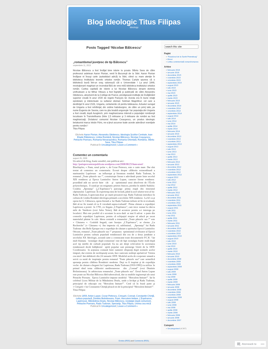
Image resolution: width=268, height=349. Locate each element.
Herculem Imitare (129, 298)
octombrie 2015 (174, 80)
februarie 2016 (174, 70)
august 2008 (173, 300)
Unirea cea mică (143, 303)
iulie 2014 (172, 118)
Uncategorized (108, 145)
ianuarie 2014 (173, 134)
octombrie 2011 (174, 203)
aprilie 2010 (172, 249)
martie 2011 (172, 221)
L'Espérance (145, 298)
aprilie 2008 (172, 310)
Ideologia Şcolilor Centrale (134, 134)
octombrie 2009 (174, 264)
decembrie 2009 (174, 259)
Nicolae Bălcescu (121, 137)
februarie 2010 (174, 254)
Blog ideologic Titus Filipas (134, 22)
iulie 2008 (172, 302)
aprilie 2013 (172, 157)
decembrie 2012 (174, 167)
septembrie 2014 (175, 113)
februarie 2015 (174, 101)
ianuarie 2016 (173, 73)
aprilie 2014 (172, 126)
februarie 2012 (174, 193)
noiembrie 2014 (174, 108)
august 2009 (173, 269)
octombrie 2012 (174, 172)
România (142, 139)
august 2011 (173, 208)
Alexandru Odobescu (108, 134)
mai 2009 (171, 277)
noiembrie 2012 (174, 170)
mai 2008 (171, 307)
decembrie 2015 (174, 75)
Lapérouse (81, 301)
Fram (117, 298)
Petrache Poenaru (83, 139)
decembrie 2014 (174, 106)
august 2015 (173, 85)
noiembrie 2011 (174, 200)
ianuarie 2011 (173, 226)
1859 (84, 296)
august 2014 (173, 116)
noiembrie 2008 (174, 292)
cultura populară (84, 298)
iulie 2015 (172, 88)
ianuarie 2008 (173, 318)
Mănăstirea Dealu (97, 301)
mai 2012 (171, 185)
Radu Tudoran (103, 303)
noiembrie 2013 (174, 139)
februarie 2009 (174, 285)
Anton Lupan (94, 296)
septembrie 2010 (175, 236)
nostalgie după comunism (138, 301)
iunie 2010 (172, 244)
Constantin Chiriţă (145, 296)
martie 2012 (173, 190)
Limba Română (103, 137)
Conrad (131, 296)
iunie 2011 (172, 213)
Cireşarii (122, 296)
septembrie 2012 (175, 175)
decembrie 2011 (174, 198)
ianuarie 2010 (173, 256)
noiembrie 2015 (174, 78)
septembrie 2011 (175, 205)
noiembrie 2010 (174, 231)
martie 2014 (173, 129)
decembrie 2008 (174, 290)
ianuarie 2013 (173, 164)
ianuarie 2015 (173, 103)
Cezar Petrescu (109, 296)
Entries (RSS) (124, 341)
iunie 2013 (172, 152)
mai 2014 (171, 124)
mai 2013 (171, 154)
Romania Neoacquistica (105, 139)
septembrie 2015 (175, 83)
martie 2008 (173, 313)
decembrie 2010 (174, 228)
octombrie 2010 (174, 233)
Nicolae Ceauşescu (140, 137)
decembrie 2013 (174, 136)
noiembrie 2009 (174, 262)
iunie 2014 (172, 121)
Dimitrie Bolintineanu (103, 298)
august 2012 (173, 177)
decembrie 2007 (174, 320)
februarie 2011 (174, 223)
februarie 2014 (174, 131)
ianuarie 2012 (173, 195)
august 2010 (173, 239)
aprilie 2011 (172, 218)
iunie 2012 (172, 182)
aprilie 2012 (172, 187)
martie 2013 (173, 159)
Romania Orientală (127, 139)
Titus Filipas (117, 142)
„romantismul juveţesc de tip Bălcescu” (100, 62)
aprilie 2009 (172, 279)
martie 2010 (173, 251)
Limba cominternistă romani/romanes (183, 62)
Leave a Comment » (128, 145)
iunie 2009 (172, 274)
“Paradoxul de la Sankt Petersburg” (182, 57)
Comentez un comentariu (90, 155)
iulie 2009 (172, 272)
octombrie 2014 (174, 111)
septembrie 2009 (175, 267)
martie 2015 (173, 98)
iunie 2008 (172, 305)
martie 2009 (173, 282)
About (169, 59)
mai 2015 (171, 93)
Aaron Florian (91, 134)
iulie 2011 (172, 210)
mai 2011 (171, 216)
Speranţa (116, 303)
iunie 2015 (172, 90)
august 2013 (173, 147)
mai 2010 (171, 246)
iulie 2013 (172, 149)
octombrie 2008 (174, 295)
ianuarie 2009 (173, 287)
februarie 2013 (174, 162)
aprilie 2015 (172, 96)
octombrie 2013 (174, 141)
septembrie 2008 (175, 297)
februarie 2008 (174, 315)
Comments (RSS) (141, 341)
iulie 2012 (172, 180)
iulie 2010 (172, 241)
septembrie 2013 (175, 144)
